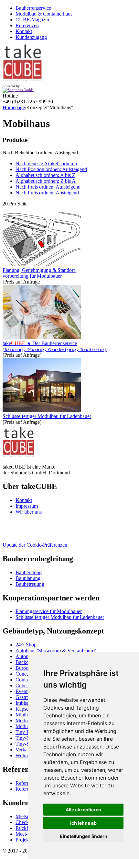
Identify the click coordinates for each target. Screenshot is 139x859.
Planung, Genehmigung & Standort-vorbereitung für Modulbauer (39, 273)
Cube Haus (27, 685)
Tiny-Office (27, 738)
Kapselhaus (27, 709)
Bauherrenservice (33, 8)
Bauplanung (28, 578)
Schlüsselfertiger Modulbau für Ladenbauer (47, 416)
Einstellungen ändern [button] (83, 836)
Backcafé (25, 662)
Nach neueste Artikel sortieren (46, 163)
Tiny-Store (26, 744)
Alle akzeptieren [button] (83, 809)
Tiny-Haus (26, 732)
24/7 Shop (26, 644)
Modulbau (26, 720)
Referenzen (27, 25)
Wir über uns (29, 512)
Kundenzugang (31, 37)
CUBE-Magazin (32, 19)
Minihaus (25, 714)
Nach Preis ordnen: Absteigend (47, 192)
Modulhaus (27, 726)
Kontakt (24, 31)
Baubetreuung (30, 584)
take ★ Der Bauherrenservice (55, 346)
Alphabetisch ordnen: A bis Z (45, 175)
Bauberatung (29, 572)
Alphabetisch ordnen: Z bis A (46, 181)
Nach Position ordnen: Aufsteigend (51, 169)
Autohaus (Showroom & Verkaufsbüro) (56, 650)
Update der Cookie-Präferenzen (35, 545)
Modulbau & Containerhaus (44, 14)
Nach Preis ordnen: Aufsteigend (48, 187)
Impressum (27, 506)
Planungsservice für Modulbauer (49, 611)
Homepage (14, 107)
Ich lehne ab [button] (83, 823)
